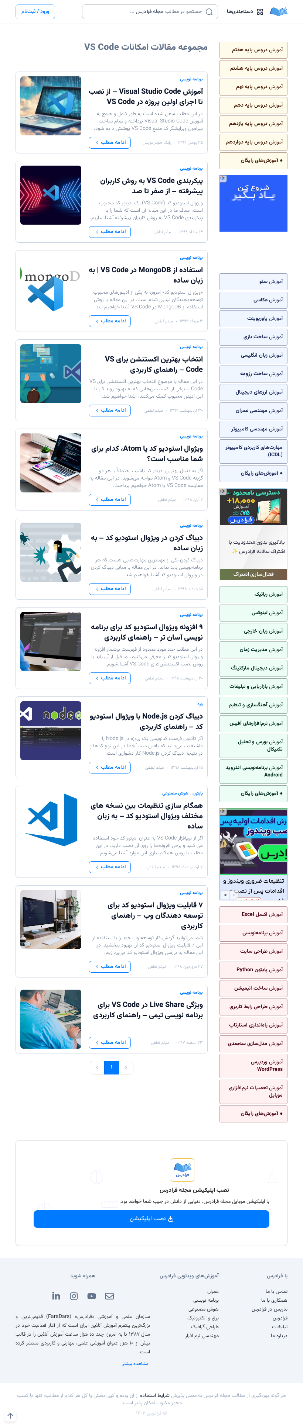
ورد (200, 704)
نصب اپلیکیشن (148, 1218)
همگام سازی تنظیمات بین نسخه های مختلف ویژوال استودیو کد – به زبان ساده (147, 816)
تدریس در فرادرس (269, 1309)
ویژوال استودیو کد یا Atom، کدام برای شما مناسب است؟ (147, 454)
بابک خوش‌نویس (157, 143)
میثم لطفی (163, 232)
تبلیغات (279, 1327)
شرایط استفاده (155, 1396)
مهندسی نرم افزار (202, 1336)
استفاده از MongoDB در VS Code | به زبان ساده (146, 275)
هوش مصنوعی (175, 793)
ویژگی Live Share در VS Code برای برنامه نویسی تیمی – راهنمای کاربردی (148, 1010)
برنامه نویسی (191, 79)
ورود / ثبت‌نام (35, 12)
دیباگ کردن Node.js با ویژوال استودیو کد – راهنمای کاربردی (146, 722)
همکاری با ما (274, 1301)
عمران (213, 1292)
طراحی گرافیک (205, 1327)
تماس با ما (276, 1292)
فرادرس (280, 1318)
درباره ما (279, 1336)
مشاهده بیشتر (135, 1364)
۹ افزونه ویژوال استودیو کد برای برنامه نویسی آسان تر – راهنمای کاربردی (147, 633)
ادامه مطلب (113, 143)
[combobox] (145, 12)
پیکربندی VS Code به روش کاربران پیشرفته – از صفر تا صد (151, 186)
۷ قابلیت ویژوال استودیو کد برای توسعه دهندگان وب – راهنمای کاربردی (155, 916)
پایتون (198, 793)
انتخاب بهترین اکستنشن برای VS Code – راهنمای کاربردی (154, 365)
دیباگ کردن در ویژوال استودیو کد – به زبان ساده (147, 543)
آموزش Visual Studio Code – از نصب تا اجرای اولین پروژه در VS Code (146, 97)
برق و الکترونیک (203, 1318)
